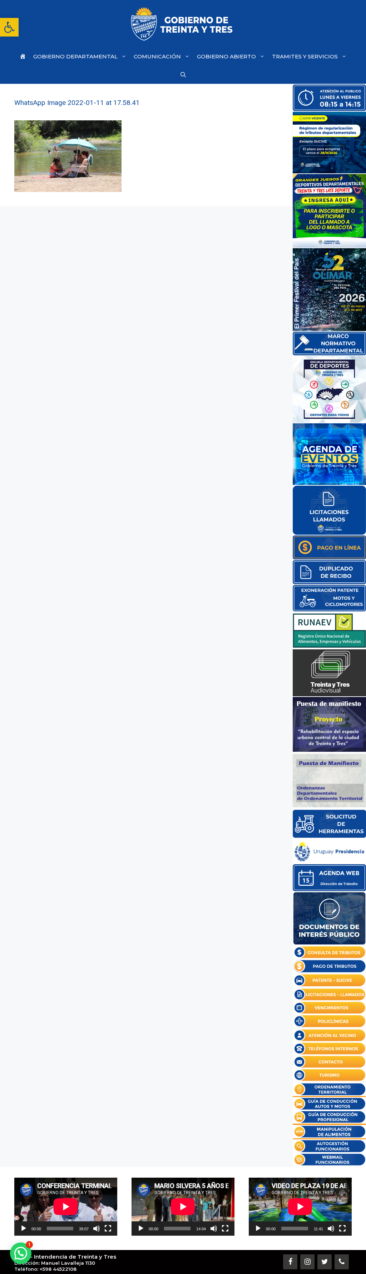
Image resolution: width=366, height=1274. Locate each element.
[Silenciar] (96, 1228)
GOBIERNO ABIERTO (226, 56)
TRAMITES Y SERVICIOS (305, 56)
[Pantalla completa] (108, 1228)
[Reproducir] (23, 1228)
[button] (9, 27)
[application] (65, 1207)
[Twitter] (324, 1261)
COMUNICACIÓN (157, 56)
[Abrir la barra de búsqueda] (183, 75)
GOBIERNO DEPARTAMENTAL (75, 56)
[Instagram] (307, 1261)
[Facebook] (290, 1261)
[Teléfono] (342, 1261)
